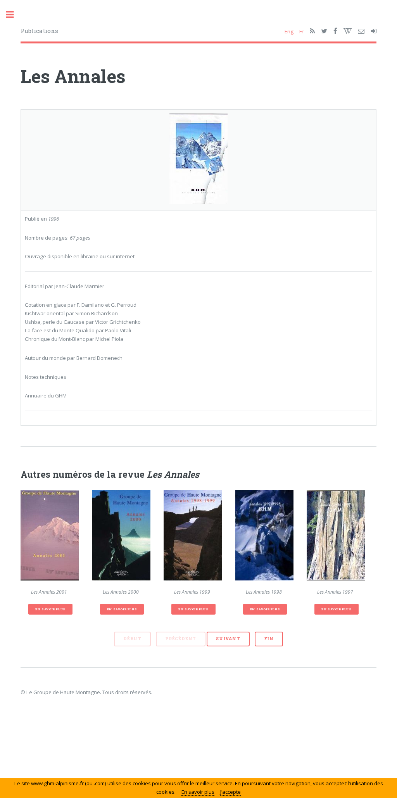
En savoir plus (50, 609)
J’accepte (230, 791)
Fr (301, 31)
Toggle (14, 14)
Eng (289, 31)
